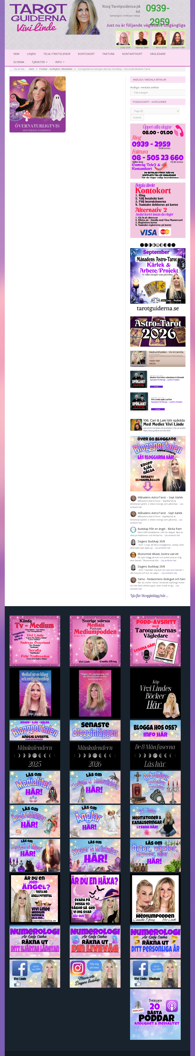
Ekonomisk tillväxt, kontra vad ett (158, 554)
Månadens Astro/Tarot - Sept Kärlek (160, 513)
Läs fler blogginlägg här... (149, 595)
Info (58, 62)
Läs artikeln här (172, 535)
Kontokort (86, 54)
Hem (16, 54)
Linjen (31, 54)
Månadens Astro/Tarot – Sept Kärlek (160, 497)
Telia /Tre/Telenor (56, 54)
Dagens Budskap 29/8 (151, 566)
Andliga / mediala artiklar (144, 87)
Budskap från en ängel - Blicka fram (160, 529)
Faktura (108, 54)
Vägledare (157, 54)
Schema (18, 62)
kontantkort (132, 54)
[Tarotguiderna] (56, 17)
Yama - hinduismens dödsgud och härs (161, 579)
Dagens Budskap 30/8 (151, 541)
